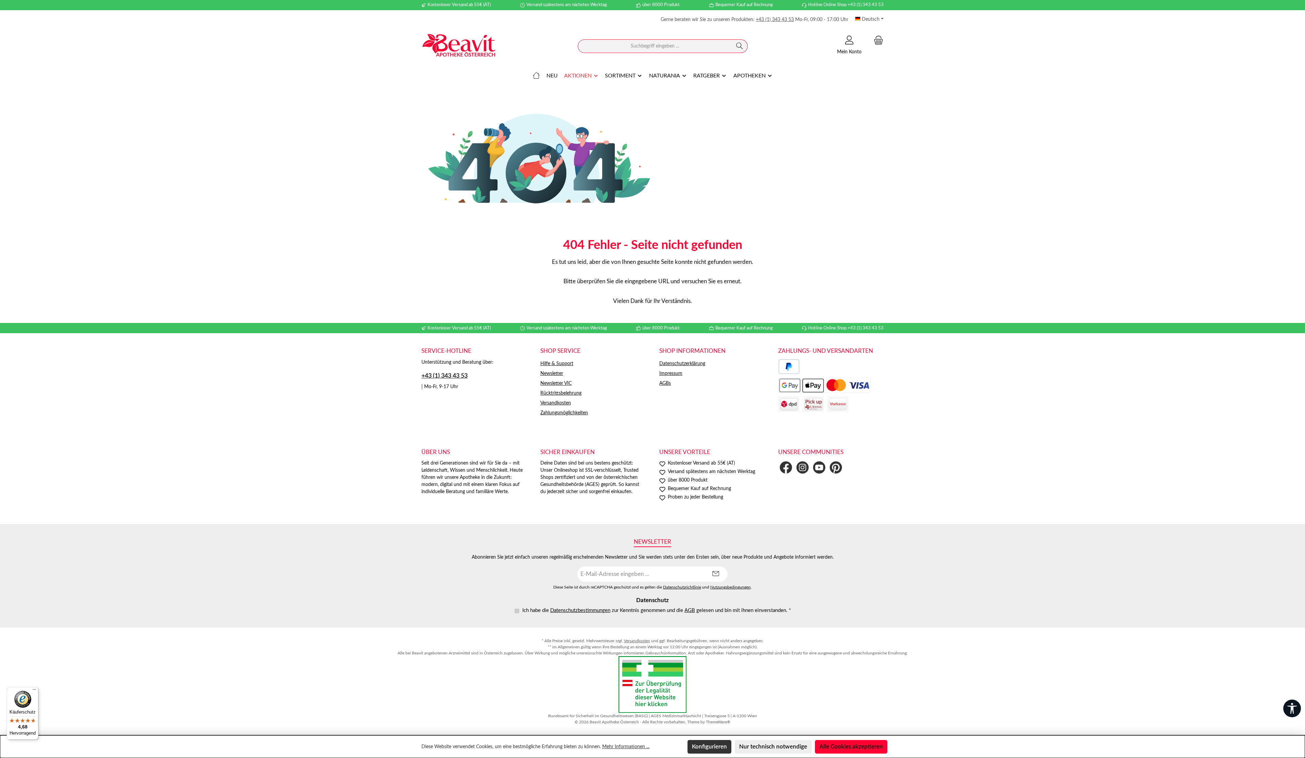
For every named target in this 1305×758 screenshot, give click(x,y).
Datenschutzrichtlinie (682, 587)
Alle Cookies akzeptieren (851, 747)
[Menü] (34, 691)
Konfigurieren (709, 747)
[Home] (536, 75)
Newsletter (551, 373)
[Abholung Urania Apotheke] (813, 404)
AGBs (665, 383)
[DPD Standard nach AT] (788, 404)
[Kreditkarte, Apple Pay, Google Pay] (824, 385)
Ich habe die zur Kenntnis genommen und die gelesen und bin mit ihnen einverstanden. (656, 610)
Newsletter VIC (556, 383)
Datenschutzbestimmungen (580, 610)
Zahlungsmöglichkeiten (564, 413)
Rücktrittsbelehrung (560, 393)
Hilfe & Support (556, 363)
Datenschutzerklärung (682, 363)
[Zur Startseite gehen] (458, 46)
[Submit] (716, 574)
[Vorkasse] (837, 404)
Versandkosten (555, 403)
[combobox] (655, 46)
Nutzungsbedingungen (730, 587)
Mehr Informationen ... (625, 746)
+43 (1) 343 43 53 (775, 19)
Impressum (670, 373)
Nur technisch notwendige (773, 747)
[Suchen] (740, 46)
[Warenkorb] (876, 40)
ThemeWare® (718, 722)
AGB (689, 610)
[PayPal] (789, 366)
